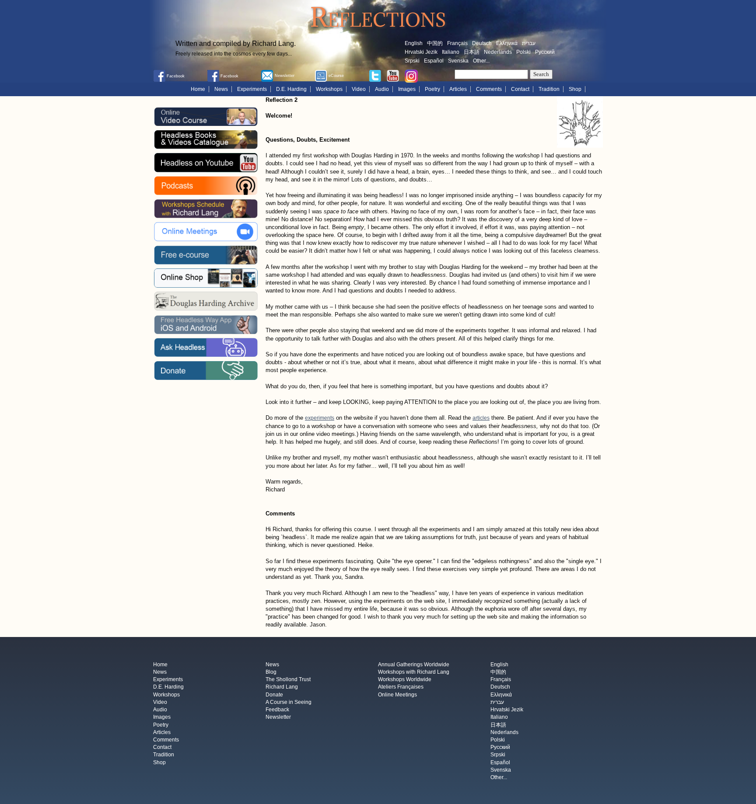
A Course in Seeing (289, 702)
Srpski (412, 61)
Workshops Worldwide (404, 680)
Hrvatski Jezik (421, 52)
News (221, 89)
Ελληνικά (507, 43)
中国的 (435, 43)
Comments (489, 89)
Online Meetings (397, 695)
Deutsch (482, 43)
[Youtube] (393, 75)
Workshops (329, 89)
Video (359, 89)
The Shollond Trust (288, 680)
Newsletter (278, 717)
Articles (458, 89)
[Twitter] (375, 75)
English (414, 43)
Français (457, 43)
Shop (575, 89)
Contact (520, 89)
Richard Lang (282, 687)
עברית (529, 43)
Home (198, 89)
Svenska (458, 61)
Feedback (277, 710)
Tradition (549, 89)
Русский (545, 52)
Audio (382, 89)
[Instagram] (411, 76)
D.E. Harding (291, 89)
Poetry (432, 89)
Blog (271, 672)
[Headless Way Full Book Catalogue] (205, 139)
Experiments (252, 89)
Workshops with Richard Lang (413, 672)
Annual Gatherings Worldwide (413, 664)
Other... (481, 61)
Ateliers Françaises (401, 687)
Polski (523, 52)
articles (481, 418)
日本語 (472, 52)
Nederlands (498, 52)
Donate (274, 695)
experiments (319, 418)
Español (434, 61)
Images (407, 89)
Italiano (450, 52)
